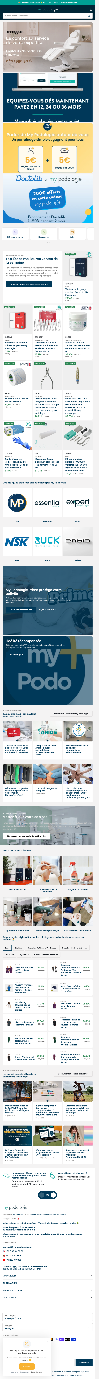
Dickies (18, 948)
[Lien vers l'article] (17, 740)
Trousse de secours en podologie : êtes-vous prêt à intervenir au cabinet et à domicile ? (16, 749)
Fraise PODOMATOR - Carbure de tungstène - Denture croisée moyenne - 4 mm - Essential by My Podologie (77, 406)
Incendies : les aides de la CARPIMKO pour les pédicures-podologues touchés (17, 1109)
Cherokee (9, 954)
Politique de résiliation (73, 1375)
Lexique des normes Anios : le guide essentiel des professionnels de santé (45, 750)
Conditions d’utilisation (61, 1371)
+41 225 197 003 (13, 1259)
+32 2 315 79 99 (13, 1255)
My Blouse (24, 954)
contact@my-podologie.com (18, 1247)
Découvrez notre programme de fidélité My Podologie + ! (47, 1152)
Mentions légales (57, 1375)
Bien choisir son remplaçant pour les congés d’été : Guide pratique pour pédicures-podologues (78, 793)
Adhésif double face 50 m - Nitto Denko (16, 400)
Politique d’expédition (80, 1371)
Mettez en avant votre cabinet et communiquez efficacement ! (77, 749)
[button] (3, 9)
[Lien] (48, 47)
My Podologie (18, 1214)
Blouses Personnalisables (46, 954)
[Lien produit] (78, 277)
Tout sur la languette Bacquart (46, 789)
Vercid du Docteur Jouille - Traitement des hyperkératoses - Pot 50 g (77, 347)
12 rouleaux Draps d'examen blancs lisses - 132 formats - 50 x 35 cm (47, 463)
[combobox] (48, 16)
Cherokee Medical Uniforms (74, 948)
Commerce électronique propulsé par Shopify (47, 1214)
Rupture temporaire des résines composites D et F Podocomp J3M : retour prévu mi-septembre (47, 1110)
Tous (7, 948)
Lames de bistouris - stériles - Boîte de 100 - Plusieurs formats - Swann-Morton (46, 347)
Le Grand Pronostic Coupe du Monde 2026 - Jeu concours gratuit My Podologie (16, 1154)
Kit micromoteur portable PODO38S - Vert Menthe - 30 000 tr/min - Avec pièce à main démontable (76, 465)
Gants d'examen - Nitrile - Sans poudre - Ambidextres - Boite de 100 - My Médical (16, 463)
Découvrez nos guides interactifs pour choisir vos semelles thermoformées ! (16, 792)
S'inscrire (84, 1362)
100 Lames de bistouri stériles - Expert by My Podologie (16, 345)
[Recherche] (89, 16)
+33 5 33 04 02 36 (14, 1251)
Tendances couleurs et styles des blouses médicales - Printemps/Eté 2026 (77, 1154)
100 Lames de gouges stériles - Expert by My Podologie (76, 292)
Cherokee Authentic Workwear (41, 948)
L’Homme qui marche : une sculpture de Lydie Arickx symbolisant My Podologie (77, 1109)
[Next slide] (53, 1195)
